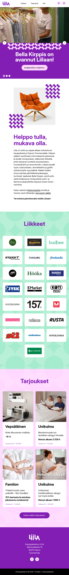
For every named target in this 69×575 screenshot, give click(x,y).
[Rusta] (56, 319)
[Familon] (34, 257)
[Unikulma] (34, 335)
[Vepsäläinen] (56, 335)
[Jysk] (12, 288)
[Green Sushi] (12, 273)
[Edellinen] (3, 43)
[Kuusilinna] (12, 304)
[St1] (12, 335)
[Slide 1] (7, 76)
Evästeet (38, 572)
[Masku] (56, 304)
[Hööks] (34, 273)
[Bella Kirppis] (12, 242)
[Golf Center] (34, 350)
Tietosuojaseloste (48, 572)
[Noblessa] (34, 319)
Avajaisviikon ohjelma (34, 68)
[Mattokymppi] (12, 319)
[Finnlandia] (56, 257)
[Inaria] (56, 273)
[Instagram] (64, 3)
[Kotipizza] (56, 288)
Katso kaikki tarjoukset (34, 515)
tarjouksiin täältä (43, 193)
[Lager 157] (34, 304)
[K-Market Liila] (34, 288)
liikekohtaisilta (33, 190)
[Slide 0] (4, 76)
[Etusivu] (6, 3)
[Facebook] (59, 3)
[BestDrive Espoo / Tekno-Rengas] (34, 242)
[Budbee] (56, 242)
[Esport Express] (12, 257)
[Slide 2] (9, 76)
